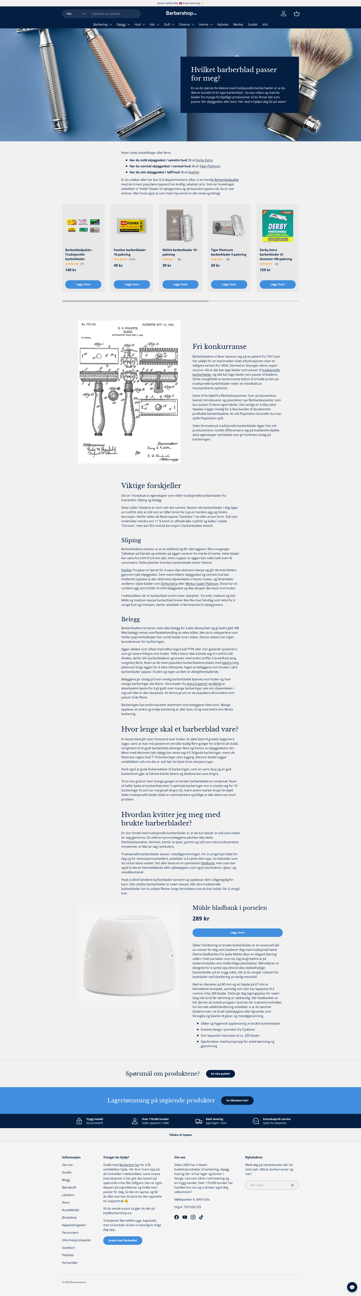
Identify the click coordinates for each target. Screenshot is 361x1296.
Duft (167, 24)
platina (227, 663)
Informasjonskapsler (76, 1240)
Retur (66, 1202)
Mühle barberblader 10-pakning (179, 252)
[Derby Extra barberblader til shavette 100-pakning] (278, 226)
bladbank (208, 863)
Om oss (67, 1165)
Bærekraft (69, 1187)
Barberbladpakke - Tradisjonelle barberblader (79, 254)
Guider (253, 24)
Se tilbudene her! (237, 1100)
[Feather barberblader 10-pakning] (132, 226)
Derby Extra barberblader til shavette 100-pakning (276, 254)
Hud (138, 24)
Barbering (100, 24)
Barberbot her (129, 1165)
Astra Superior (197, 684)
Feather (193, 172)
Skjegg (121, 24)
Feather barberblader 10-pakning (130, 252)
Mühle (217, 684)
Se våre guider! (220, 1073)
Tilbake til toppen (180, 1135)
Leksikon (68, 1195)
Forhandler (70, 1263)
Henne (203, 24)
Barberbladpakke (227, 180)
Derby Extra (204, 160)
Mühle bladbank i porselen (230, 908)
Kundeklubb (70, 1210)
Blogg (66, 1180)
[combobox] (101, 13)
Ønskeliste (69, 1217)
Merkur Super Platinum (201, 584)
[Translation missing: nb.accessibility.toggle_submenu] (110, 24)
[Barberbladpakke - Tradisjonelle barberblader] (83, 226)
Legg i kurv (238, 932)
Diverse (184, 24)
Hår (152, 24)
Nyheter (223, 24)
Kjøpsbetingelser (74, 1225)
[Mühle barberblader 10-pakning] (180, 226)
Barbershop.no (78, 1282)
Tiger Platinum (209, 166)
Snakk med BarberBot (122, 1240)
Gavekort (68, 1248)
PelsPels (68, 1255)
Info (265, 24)
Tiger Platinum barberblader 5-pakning (228, 252)
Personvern (70, 1233)
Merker (238, 24)
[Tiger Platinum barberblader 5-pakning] (229, 226)
